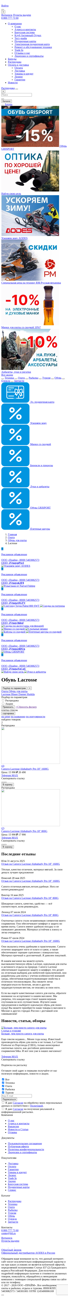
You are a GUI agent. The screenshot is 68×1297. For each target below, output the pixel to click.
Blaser (14, 694)
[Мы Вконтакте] (17, 1247)
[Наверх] (2, 1295)
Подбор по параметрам (14, 688)
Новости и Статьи (18, 1129)
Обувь (57, 377)
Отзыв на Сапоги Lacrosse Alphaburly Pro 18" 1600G (30, 864)
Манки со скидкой (40, 444)
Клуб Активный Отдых (28, 35)
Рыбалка (33, 377)
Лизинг (19, 76)
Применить (8, 707)
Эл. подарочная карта (41, 402)
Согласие (18, 1102)
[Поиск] (16, 89)
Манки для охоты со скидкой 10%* (21, 327)
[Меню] (2, 9)
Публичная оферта (18, 1146)
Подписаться (9, 1099)
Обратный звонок (11, 1249)
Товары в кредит (24, 73)
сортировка (8, 713)
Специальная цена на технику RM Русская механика (31, 282)
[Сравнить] (2, 782)
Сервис (12, 1190)
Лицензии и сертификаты (29, 56)
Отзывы (12, 1132)
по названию (18, 716)
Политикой (36, 1105)
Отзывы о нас (22, 53)
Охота (21, 377)
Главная (12, 534)
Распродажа (14, 61)
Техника (9, 377)
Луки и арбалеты (39, 486)
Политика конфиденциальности (26, 1149)
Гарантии (20, 79)
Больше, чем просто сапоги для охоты (22, 1033)
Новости (13, 82)
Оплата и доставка (18, 64)
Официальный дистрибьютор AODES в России (28, 1252)
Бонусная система (25, 32)
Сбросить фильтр (26, 706)
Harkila (31, 694)
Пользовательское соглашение (25, 1143)
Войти (5, 5)
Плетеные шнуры (40, 528)
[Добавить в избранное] (5, 782)
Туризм (46, 377)
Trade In (19, 50)
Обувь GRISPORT (40, 507)
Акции (8, 104)
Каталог (7, 101)
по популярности (35, 716)
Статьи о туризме (11, 1030)
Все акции (7, 374)
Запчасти (19, 380)
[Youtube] (5, 1247)
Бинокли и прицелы (41, 465)
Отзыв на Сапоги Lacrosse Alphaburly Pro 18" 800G (30, 898)
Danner (22, 694)
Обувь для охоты (17, 540)
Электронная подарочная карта (32, 44)
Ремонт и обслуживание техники (33, 47)
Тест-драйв (21, 38)
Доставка (20, 70)
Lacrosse (6, 694)
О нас (18, 26)
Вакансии (13, 1126)
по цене (5, 716)
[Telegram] (12, 1247)
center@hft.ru (8, 1233)
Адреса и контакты (25, 29)
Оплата (19, 67)
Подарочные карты (25, 41)
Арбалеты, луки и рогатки (16, 372)
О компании (15, 23)
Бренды (12, 59)
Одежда (5, 380)
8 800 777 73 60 (9, 18)
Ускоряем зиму (38, 423)
